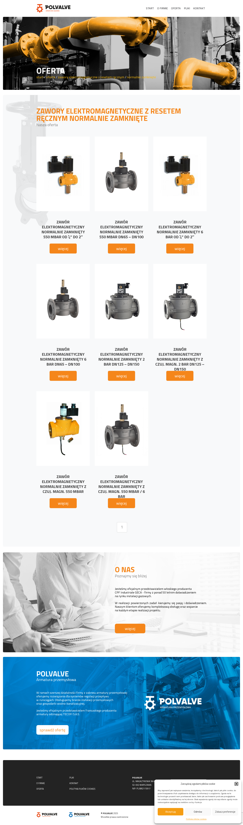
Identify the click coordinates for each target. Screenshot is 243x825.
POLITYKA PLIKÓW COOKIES (82, 788)
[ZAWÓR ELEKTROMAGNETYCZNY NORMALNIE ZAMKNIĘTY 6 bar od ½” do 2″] (180, 174)
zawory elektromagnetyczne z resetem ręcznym (91, 77)
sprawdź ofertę (52, 730)
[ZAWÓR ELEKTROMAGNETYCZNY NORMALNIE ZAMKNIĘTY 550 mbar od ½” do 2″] (63, 174)
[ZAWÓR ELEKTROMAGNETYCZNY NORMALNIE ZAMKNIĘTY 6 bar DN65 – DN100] (63, 301)
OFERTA (40, 788)
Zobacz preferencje (225, 812)
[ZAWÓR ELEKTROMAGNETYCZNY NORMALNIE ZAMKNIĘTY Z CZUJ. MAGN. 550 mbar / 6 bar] (121, 428)
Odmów (198, 812)
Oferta (176, 8)
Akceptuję (170, 812)
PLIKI (71, 777)
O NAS (125, 569)
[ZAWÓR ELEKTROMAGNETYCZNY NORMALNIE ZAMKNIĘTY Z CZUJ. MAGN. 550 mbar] (63, 428)
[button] (236, 784)
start (39, 77)
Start (150, 8)
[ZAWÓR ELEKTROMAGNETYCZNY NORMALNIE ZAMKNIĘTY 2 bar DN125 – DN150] (121, 301)
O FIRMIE (40, 783)
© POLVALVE (107, 813)
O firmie (162, 8)
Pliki (187, 8)
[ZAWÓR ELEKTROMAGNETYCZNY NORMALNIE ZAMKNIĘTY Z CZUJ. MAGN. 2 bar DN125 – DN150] (180, 301)
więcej (63, 248)
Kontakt (199, 8)
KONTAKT (73, 783)
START (39, 777)
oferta (50, 77)
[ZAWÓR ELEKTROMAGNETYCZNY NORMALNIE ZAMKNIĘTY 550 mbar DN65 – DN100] (121, 174)
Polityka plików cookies (196, 819)
